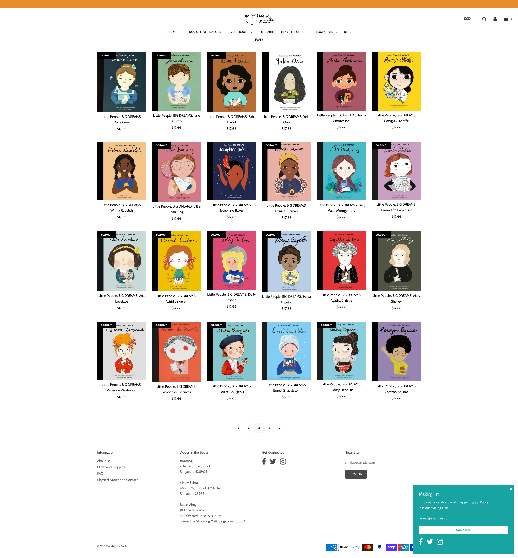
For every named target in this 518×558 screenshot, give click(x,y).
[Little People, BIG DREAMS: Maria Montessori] (341, 81)
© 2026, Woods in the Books (112, 546)
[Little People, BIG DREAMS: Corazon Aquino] (396, 351)
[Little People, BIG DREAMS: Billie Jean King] (176, 172)
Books (171, 31)
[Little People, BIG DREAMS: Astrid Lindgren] (176, 261)
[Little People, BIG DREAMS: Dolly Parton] (231, 260)
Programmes (324, 31)
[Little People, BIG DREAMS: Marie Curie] (121, 82)
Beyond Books (238, 31)
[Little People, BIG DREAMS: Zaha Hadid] (231, 82)
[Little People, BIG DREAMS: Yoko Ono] (286, 82)
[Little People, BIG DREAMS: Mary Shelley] (396, 261)
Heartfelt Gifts (292, 31)
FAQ (100, 473)
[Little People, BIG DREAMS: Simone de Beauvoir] (176, 352)
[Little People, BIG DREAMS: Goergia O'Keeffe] (396, 81)
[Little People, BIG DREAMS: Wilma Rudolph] (121, 171)
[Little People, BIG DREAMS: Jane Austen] (176, 81)
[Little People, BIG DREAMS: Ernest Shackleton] (286, 351)
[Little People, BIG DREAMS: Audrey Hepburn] (341, 351)
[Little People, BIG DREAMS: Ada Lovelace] (121, 261)
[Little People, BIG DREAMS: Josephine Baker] (231, 171)
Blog (347, 31)
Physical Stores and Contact (117, 480)
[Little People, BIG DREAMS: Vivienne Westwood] (121, 351)
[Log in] (495, 19)
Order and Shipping (111, 467)
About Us (103, 461)
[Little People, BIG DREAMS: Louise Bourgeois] (231, 351)
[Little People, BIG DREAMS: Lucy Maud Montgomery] (341, 171)
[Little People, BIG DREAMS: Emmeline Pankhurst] (396, 171)
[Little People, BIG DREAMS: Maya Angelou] (286, 261)
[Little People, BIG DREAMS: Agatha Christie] (341, 260)
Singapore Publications (204, 31)
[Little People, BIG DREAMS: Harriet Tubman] (286, 171)
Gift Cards (267, 31)
